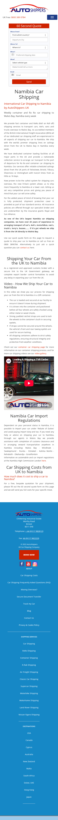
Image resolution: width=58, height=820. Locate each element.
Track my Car (29, 603)
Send (29, 81)
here (44, 460)
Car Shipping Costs (29, 575)
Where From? (15, 31)
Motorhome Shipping (29, 700)
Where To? (14, 44)
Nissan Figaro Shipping (29, 714)
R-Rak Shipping (29, 665)
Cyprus (29, 747)
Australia (29, 754)
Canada (29, 740)
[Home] (29, 8)
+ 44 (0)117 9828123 (34, 531)
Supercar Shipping (29, 686)
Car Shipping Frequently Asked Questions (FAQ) (29, 582)
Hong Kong (29, 790)
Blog (29, 611)
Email (12, 71)
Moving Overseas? (29, 589)
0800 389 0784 (18, 17)
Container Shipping (29, 658)
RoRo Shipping (29, 650)
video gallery (40, 353)
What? (12, 59)
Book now (29, 554)
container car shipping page (31, 347)
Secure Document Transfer (29, 596)
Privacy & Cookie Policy (29, 625)
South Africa (29, 775)
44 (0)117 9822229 (31, 538)
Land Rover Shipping (29, 707)
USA (29, 733)
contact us (24, 247)
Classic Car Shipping (29, 679)
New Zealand (29, 761)
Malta (29, 768)
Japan (29, 797)
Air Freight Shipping (29, 672)
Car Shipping (29, 643)
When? (12, 51)
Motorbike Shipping (29, 693)
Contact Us (29, 618)
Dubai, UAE (29, 782)
